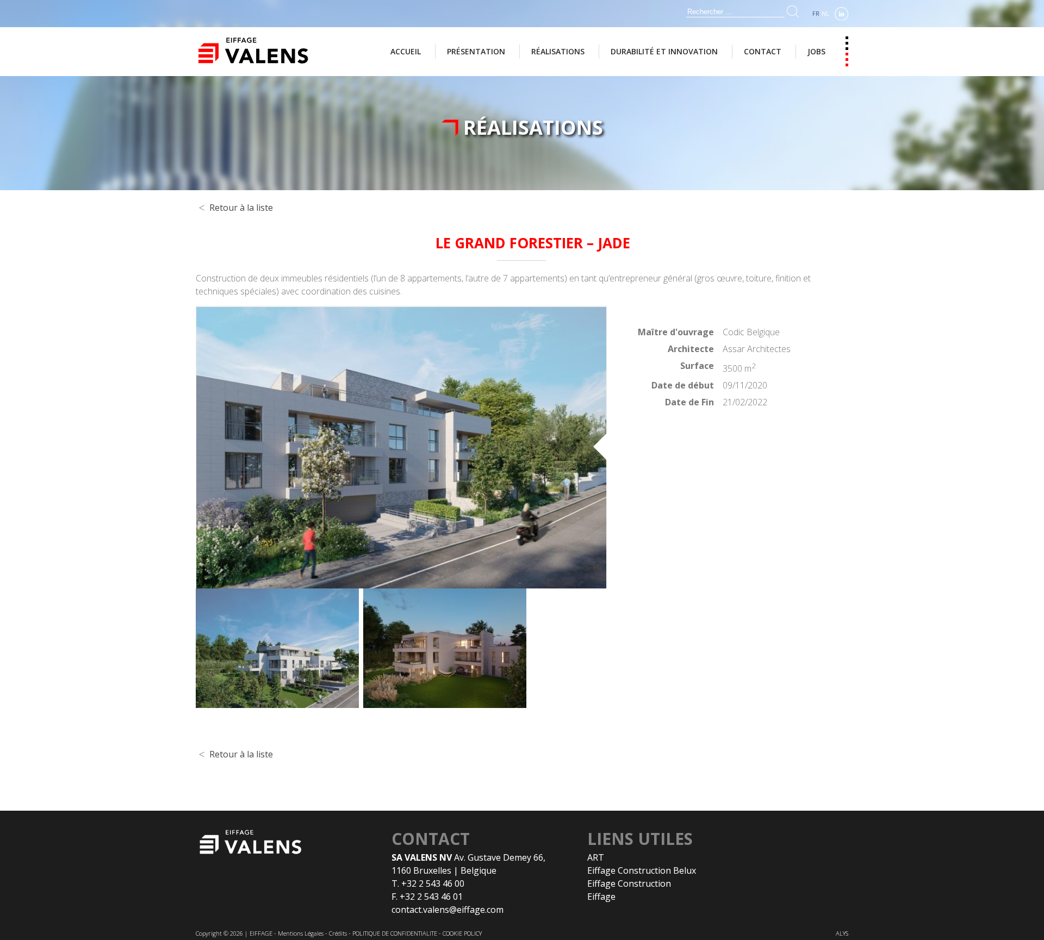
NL (825, 13)
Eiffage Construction (629, 883)
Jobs (816, 51)
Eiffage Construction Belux (641, 870)
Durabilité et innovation (664, 51)
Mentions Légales (301, 933)
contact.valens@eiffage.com (447, 910)
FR (815, 13)
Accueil (405, 51)
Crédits (338, 933)
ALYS (842, 933)
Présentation (476, 51)
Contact (762, 51)
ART (595, 857)
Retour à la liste (241, 208)
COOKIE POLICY (462, 933)
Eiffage (601, 897)
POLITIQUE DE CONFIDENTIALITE (394, 933)
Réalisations (558, 51)
